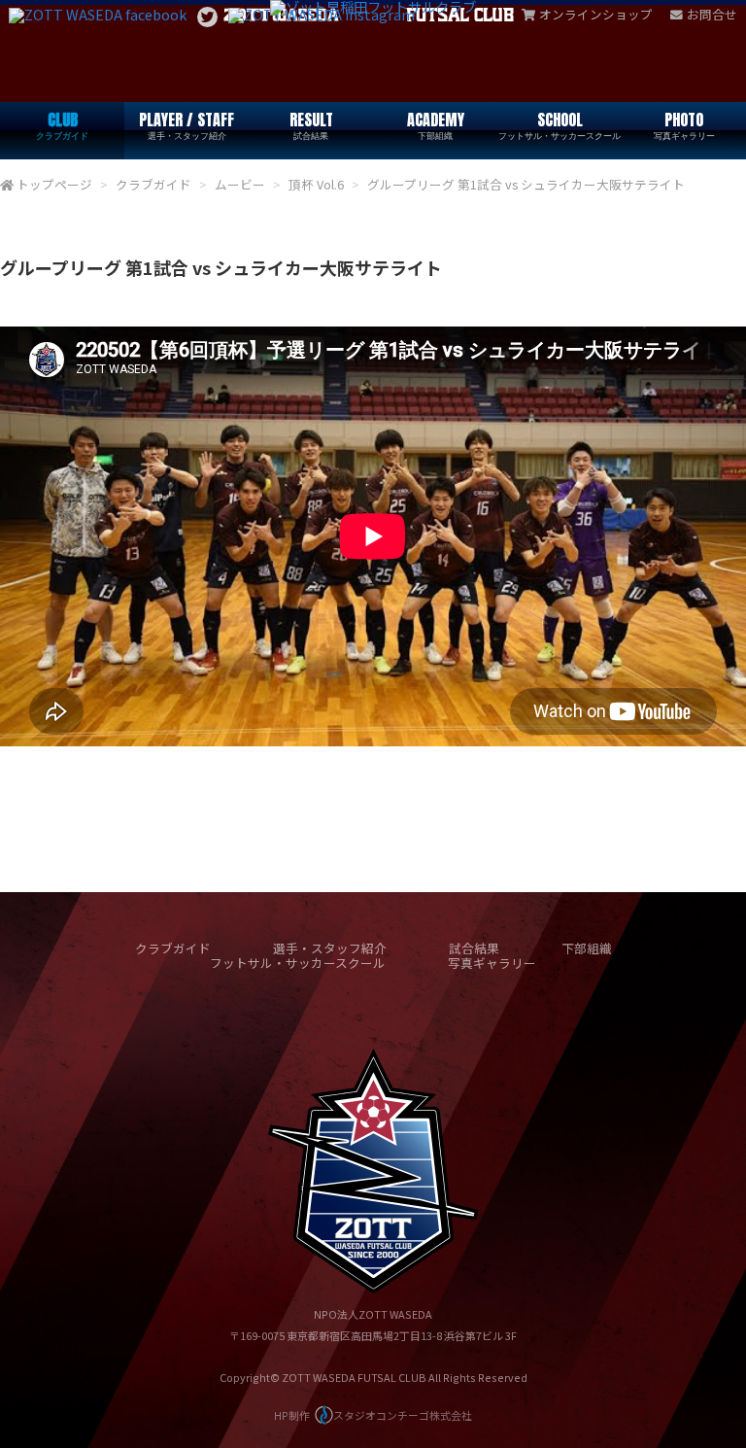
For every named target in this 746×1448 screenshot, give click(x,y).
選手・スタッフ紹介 (330, 948)
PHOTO (684, 125)
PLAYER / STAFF (186, 125)
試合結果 (474, 948)
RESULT (311, 125)
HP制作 (373, 1415)
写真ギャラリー (492, 962)
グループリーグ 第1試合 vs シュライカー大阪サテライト (526, 184)
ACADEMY (435, 125)
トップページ (54, 184)
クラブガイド (153, 184)
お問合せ (712, 14)
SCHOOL (559, 125)
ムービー (240, 184)
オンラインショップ (596, 14)
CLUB (62, 125)
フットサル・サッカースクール (298, 962)
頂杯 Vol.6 (316, 184)
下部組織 (586, 948)
